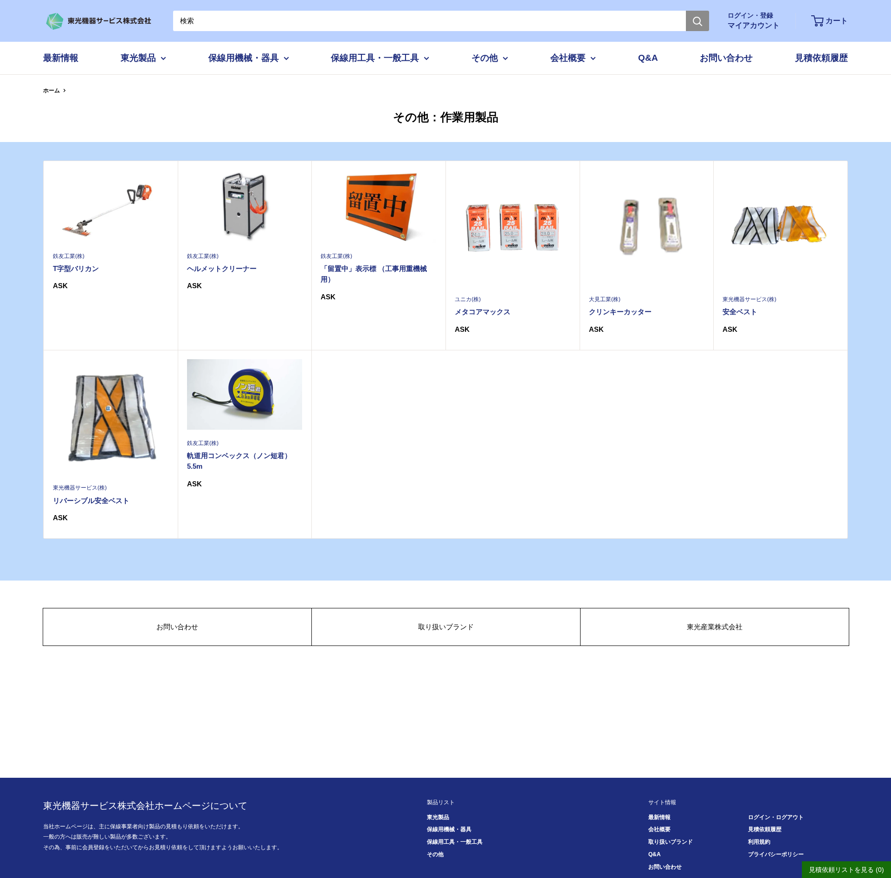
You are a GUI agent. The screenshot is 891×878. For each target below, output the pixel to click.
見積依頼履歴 (821, 58)
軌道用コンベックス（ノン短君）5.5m (239, 461)
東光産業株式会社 (714, 627)
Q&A (648, 58)
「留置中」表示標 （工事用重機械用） (374, 274)
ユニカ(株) (468, 299)
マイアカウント (754, 25)
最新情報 (60, 58)
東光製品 (138, 58)
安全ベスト (740, 312)
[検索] (697, 21)
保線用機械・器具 (243, 58)
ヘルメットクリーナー (222, 268)
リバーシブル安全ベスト (91, 500)
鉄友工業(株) (68, 256)
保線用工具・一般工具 (375, 58)
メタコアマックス (482, 312)
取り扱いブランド (446, 627)
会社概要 (568, 58)
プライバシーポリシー (776, 854)
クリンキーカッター (620, 312)
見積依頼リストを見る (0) (846, 869)
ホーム (51, 90)
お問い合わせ (726, 58)
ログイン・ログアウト (776, 817)
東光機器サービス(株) (749, 299)
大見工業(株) (604, 299)
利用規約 (759, 842)
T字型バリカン (76, 268)
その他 (484, 58)
